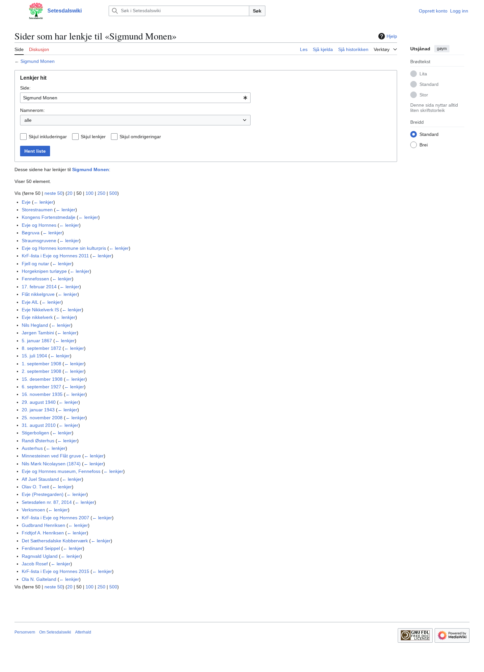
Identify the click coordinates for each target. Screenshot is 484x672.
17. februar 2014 (39, 286)
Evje (26, 202)
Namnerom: (32, 110)
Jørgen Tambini (38, 332)
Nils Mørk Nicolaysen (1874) (51, 463)
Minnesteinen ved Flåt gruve (51, 455)
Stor (423, 94)
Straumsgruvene (39, 240)
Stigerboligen (35, 432)
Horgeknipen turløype (44, 271)
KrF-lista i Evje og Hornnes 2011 (55, 255)
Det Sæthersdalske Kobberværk (55, 540)
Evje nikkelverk (37, 317)
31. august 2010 (39, 425)
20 (69, 193)
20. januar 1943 (38, 409)
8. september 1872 (41, 348)
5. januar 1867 (37, 340)
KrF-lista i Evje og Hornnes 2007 (55, 517)
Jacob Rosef (35, 563)
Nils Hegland (35, 325)
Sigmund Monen (37, 61)
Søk (257, 10)
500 (113, 193)
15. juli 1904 (34, 355)
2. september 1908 (41, 371)
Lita (423, 73)
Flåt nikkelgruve (38, 294)
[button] (18, 11)
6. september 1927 (41, 386)
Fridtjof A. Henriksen (43, 532)
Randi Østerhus (38, 440)
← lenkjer (43, 202)
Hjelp (392, 36)
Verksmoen (33, 509)
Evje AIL (30, 302)
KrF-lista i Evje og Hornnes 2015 (55, 571)
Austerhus (32, 448)
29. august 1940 (39, 402)
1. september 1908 (41, 363)
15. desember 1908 (42, 379)
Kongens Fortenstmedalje (48, 217)
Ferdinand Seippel (41, 548)
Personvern (24, 632)
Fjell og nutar (35, 263)
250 (101, 193)
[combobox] (135, 97)
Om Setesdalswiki (55, 632)
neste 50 (53, 193)
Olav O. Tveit (35, 486)
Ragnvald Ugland (40, 556)
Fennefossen (35, 278)
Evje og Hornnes (39, 225)
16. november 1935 (42, 394)
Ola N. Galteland (39, 579)
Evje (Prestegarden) (43, 494)
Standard (429, 84)
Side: (25, 87)
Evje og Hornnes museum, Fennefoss (61, 471)
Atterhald (83, 632)
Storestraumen (37, 209)
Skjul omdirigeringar (140, 136)
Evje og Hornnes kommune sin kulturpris (64, 248)
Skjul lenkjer (93, 136)
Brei (423, 144)
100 (90, 193)
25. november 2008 (42, 417)
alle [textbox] (28, 120)
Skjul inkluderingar (48, 136)
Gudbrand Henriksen (43, 525)
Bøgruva (31, 232)
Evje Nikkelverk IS (40, 309)
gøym (442, 48)
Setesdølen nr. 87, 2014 (47, 502)
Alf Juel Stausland (40, 479)
